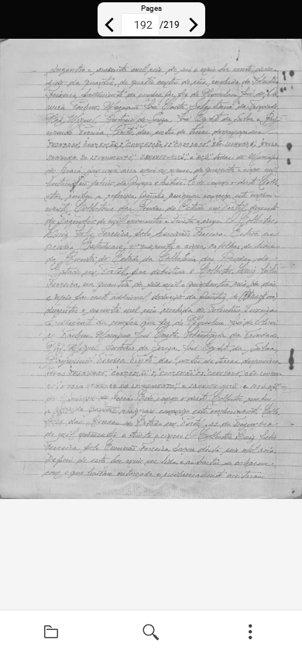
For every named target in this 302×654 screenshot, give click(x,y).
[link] (51, 632)
